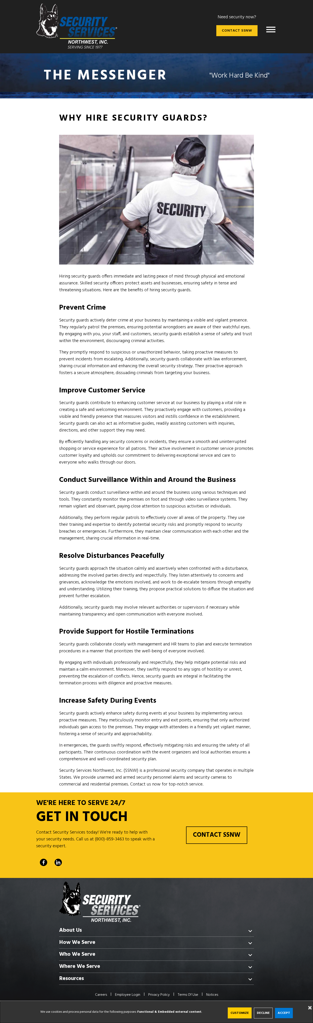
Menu (271, 29)
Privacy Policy (159, 995)
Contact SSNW (237, 31)
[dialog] (156, 1012)
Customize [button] (240, 1013)
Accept (284, 1013)
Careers (101, 995)
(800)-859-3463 (109, 839)
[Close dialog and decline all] (308, 1004)
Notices (212, 995)
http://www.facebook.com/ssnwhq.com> (43, 862)
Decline (263, 1013)
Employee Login (127, 995)
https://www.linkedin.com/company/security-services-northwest (58, 862)
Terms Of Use (188, 995)
